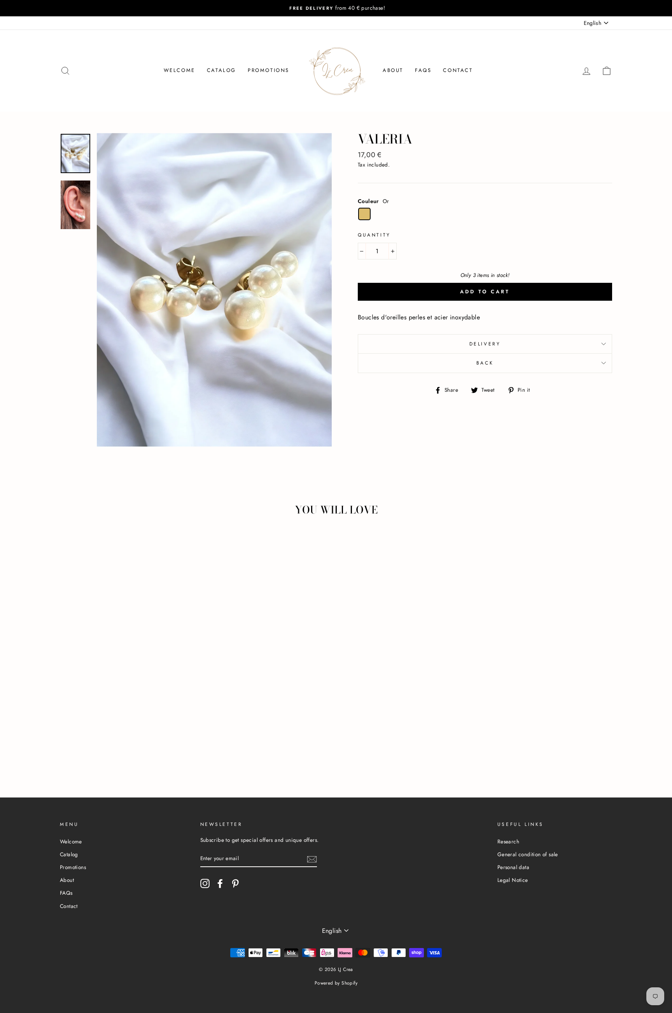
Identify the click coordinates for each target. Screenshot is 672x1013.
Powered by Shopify (336, 983)
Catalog (221, 70)
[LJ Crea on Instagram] (205, 883)
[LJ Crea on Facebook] (220, 883)
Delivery (485, 343)
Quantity (374, 234)
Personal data (513, 867)
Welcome (179, 70)
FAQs (423, 70)
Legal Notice (512, 880)
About (393, 70)
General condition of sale (527, 854)
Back (485, 362)
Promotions (268, 70)
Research (508, 841)
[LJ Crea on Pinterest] (235, 883)
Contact (457, 70)
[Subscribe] (312, 859)
